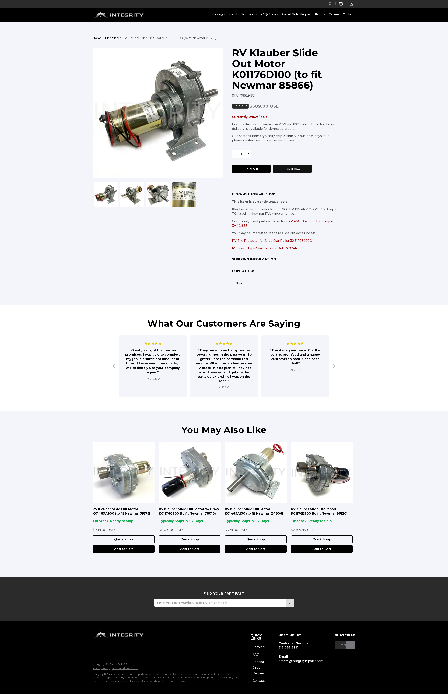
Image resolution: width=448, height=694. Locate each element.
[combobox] (224, 603)
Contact (259, 681)
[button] (330, 4)
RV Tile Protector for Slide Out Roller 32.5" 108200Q (272, 241)
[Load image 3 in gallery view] (158, 194)
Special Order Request (259, 667)
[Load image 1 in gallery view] (106, 194)
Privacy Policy (101, 668)
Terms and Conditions (125, 668)
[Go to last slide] (114, 366)
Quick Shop (123, 539)
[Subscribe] (350, 645)
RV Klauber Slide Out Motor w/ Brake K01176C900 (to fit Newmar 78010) (189, 511)
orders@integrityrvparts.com (301, 661)
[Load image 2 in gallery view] (132, 194)
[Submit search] (290, 603)
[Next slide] (333, 366)
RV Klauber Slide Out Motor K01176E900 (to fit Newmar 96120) (319, 511)
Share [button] (239, 283)
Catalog (259, 647)
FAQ (256, 654)
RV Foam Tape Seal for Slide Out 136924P (264, 248)
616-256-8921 (288, 648)
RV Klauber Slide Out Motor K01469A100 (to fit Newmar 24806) (254, 511)
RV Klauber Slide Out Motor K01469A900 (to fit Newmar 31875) (121, 511)
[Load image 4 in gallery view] (184, 194)
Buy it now (292, 169)
